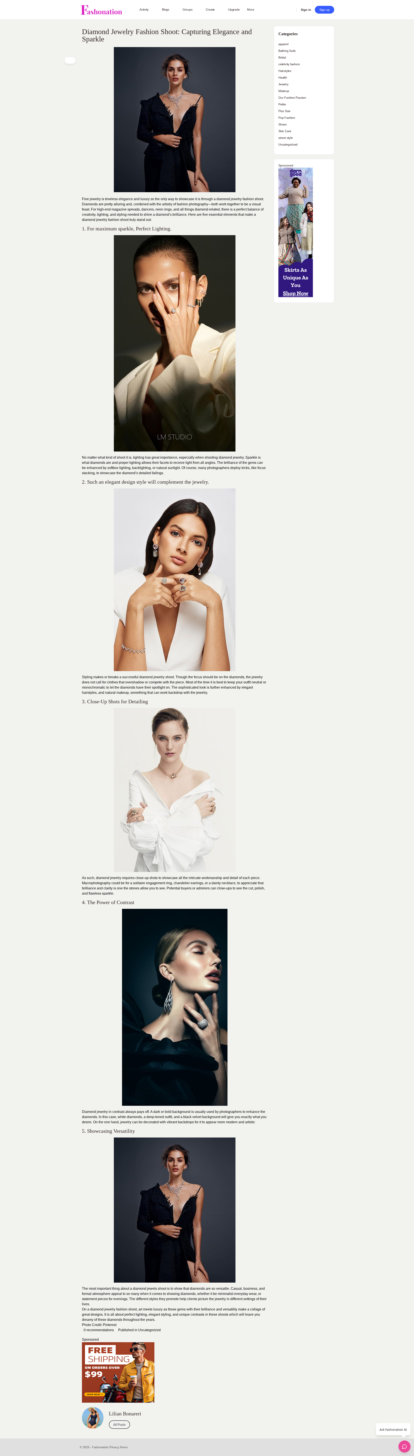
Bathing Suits (287, 50)
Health (282, 77)
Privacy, (114, 1447)
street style (285, 137)
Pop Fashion (286, 117)
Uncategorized (149, 1330)
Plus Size (284, 111)
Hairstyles (284, 71)
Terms (123, 1447)
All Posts (119, 1424)
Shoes (282, 124)
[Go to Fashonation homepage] (101, 10)
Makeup (283, 91)
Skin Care (284, 131)
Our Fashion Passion (292, 97)
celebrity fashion (289, 64)
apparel (283, 44)
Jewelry (283, 84)
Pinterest (109, 1325)
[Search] (290, 9)
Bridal (282, 57)
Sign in (306, 9)
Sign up (324, 9)
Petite (282, 104)
